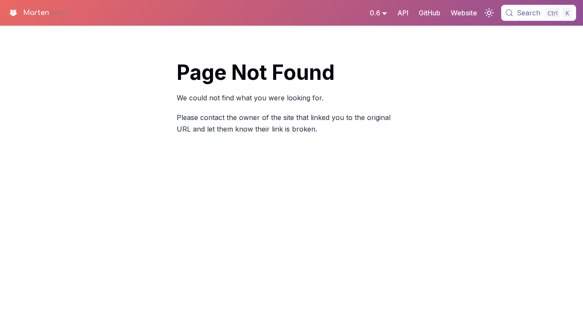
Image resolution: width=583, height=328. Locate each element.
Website (464, 13)
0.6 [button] (375, 13)
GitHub (429, 13)
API (402, 13)
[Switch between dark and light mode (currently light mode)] (489, 13)
